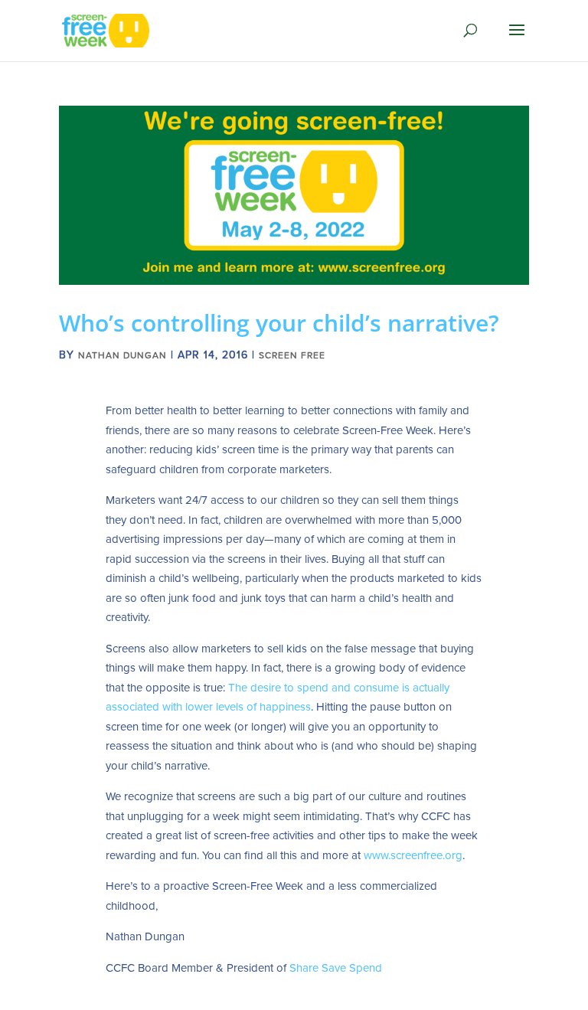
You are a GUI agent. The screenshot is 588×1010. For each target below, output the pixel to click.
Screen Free (292, 355)
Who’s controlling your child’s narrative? (279, 322)
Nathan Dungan (122, 355)
